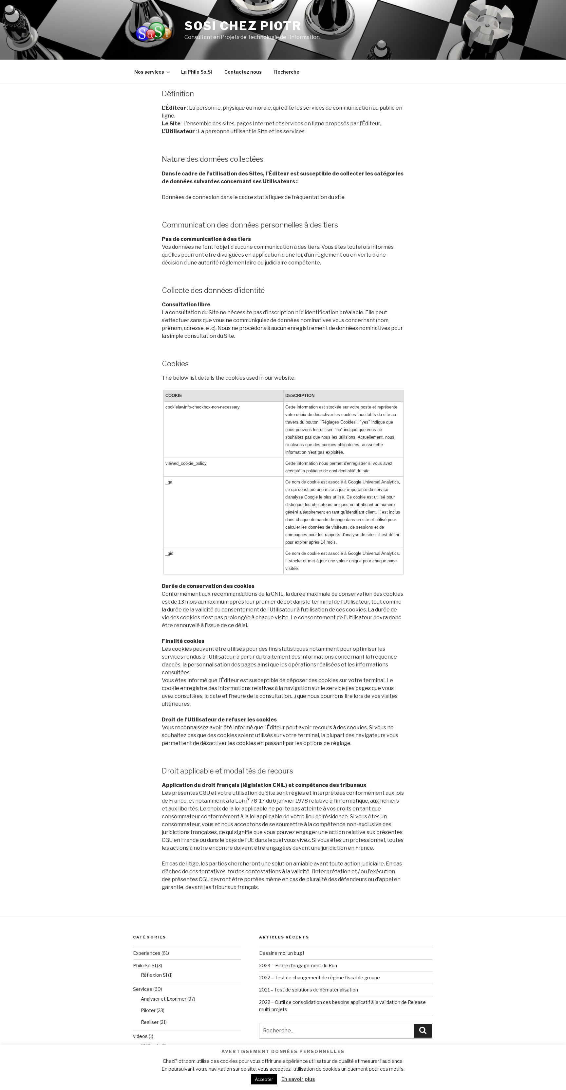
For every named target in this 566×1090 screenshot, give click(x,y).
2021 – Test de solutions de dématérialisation (308, 989)
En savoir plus (298, 1079)
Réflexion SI (154, 975)
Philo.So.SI (144, 965)
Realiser (150, 1022)
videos (140, 1036)
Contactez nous (243, 72)
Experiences (146, 953)
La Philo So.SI (196, 72)
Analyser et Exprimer (163, 999)
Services (142, 989)
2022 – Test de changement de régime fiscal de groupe (319, 977)
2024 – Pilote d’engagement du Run (298, 965)
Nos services (149, 72)
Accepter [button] (264, 1079)
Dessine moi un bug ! (281, 953)
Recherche (286, 72)
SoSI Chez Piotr (243, 26)
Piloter (148, 1010)
